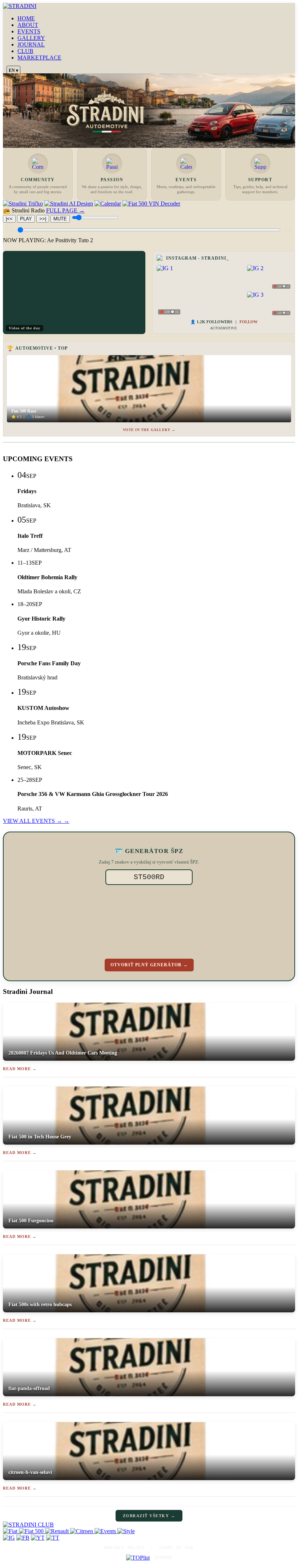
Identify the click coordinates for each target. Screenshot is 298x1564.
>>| (42, 219)
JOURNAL (31, 44)
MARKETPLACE (39, 57)
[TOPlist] (138, 1558)
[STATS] (163, 1557)
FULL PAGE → (65, 210)
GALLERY (31, 38)
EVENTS (28, 31)
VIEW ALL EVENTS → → (36, 821)
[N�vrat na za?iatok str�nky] (149, 1525)
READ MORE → (20, 1069)
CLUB (25, 51)
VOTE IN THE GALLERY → (149, 430)
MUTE (60, 219)
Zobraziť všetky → (149, 1516)
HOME (26, 18)
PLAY (26, 219)
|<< (9, 219)
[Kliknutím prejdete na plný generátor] (149, 920)
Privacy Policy (124, 1547)
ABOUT (27, 25)
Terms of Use (176, 1547)
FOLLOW (248, 322)
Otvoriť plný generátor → (149, 964)
